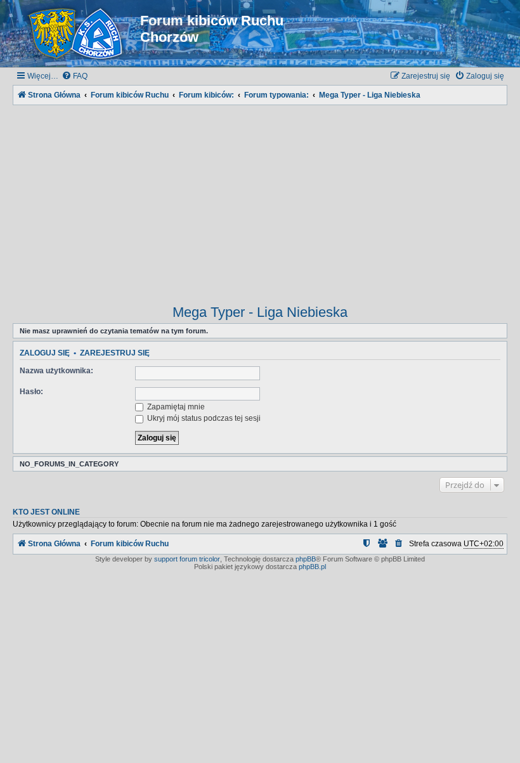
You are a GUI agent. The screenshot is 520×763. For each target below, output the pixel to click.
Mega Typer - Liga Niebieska (260, 312)
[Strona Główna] (78, 33)
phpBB (306, 559)
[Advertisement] (260, 196)
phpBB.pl (312, 566)
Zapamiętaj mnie (175, 406)
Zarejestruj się (115, 353)
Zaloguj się (45, 353)
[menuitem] (75, 76)
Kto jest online (46, 512)
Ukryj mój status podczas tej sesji (203, 418)
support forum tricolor (187, 559)
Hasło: (31, 391)
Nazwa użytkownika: (56, 370)
